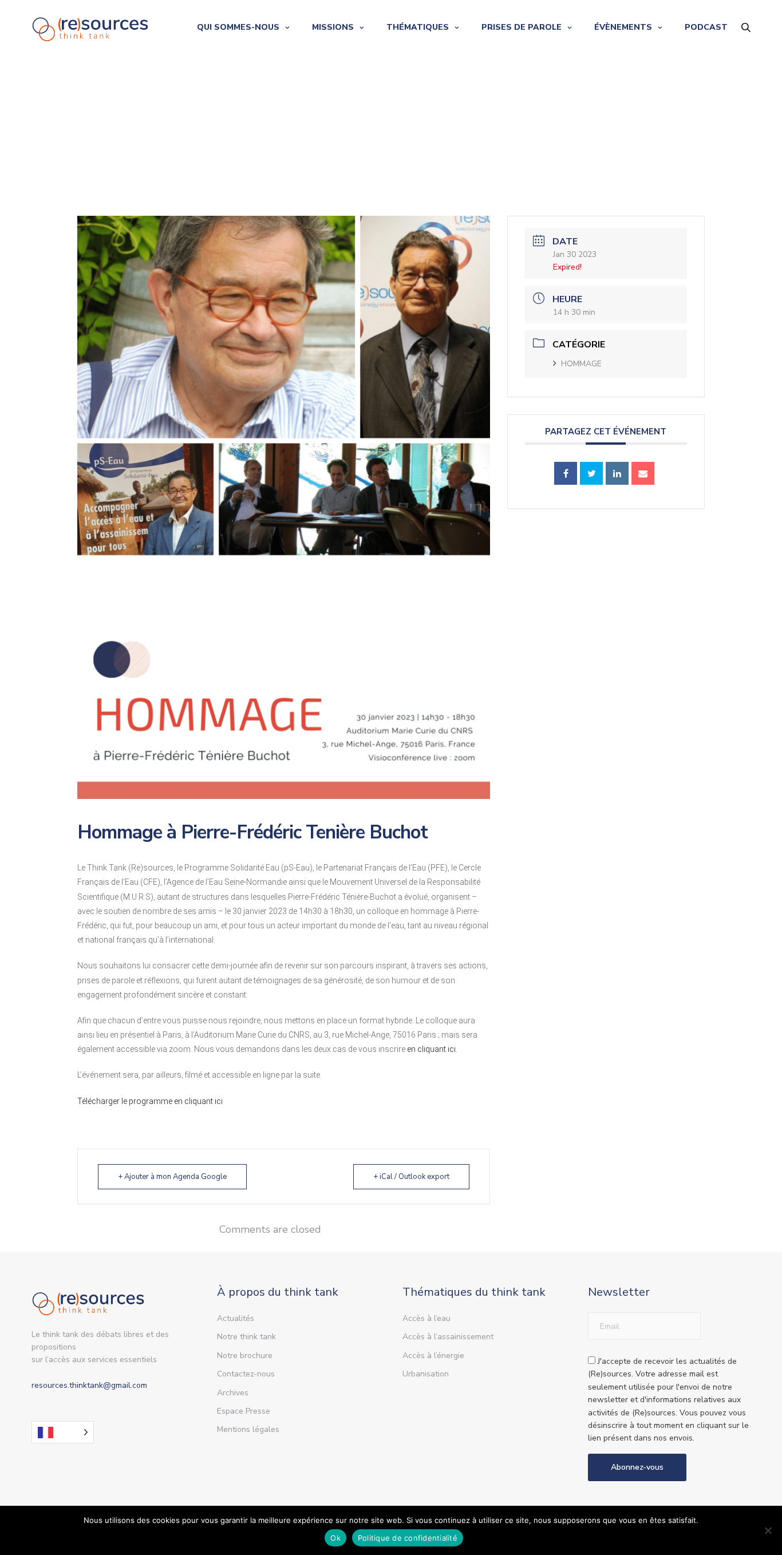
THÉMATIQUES (417, 27)
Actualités (235, 1318)
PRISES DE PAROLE (521, 27)
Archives (232, 1392)
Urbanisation (425, 1373)
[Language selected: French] (62, 1432)
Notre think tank (246, 1336)
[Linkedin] (617, 473)
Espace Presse (243, 1411)
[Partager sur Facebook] (565, 473)
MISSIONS (333, 27)
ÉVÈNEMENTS (623, 27)
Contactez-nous (246, 1373)
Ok (335, 1537)
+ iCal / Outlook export (411, 1177)
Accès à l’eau (426, 1318)
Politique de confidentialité (407, 1537)
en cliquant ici (431, 1049)
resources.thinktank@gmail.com (89, 1385)
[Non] (767, 1530)
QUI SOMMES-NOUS (238, 27)
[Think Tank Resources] (90, 27)
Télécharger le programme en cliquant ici (150, 1101)
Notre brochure (244, 1355)
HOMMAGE (581, 363)
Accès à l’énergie (433, 1355)
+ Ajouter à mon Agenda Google (172, 1177)
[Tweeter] (591, 473)
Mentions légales (248, 1429)
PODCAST (706, 27)
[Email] (642, 473)
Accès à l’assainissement (447, 1336)
